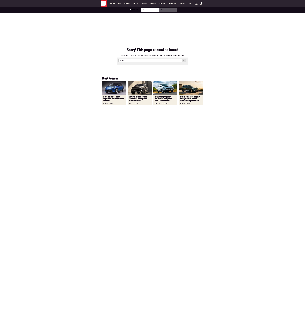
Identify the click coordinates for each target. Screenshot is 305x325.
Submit (184, 60)
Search (196, 4)
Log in (201, 4)
